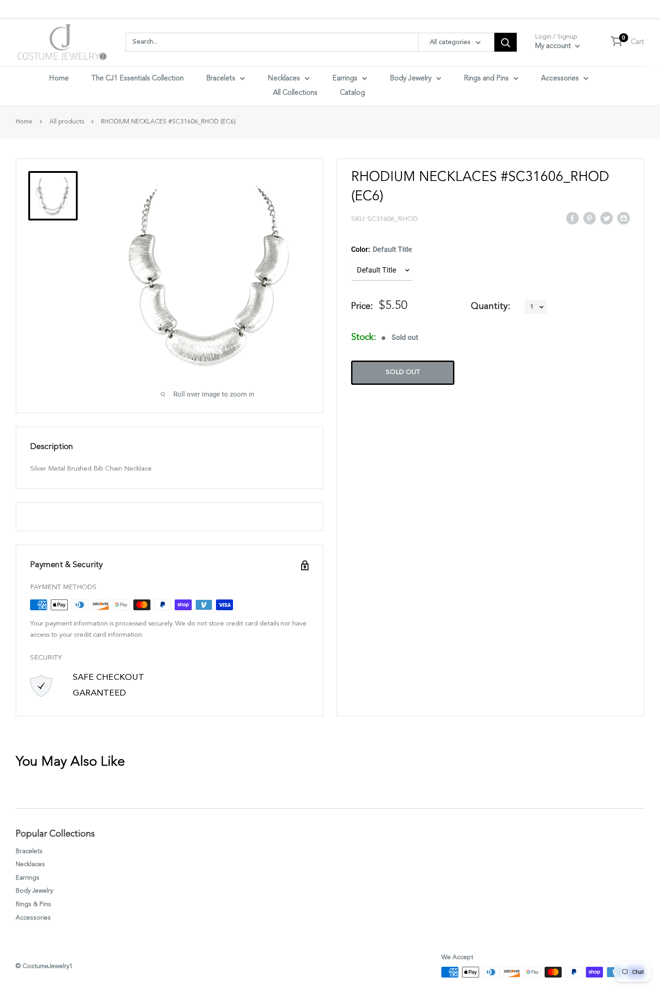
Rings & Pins (33, 904)
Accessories (560, 78)
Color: (381, 249)
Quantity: (490, 306)
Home (59, 78)
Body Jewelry (410, 78)
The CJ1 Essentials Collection (137, 78)
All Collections (295, 93)
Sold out (403, 372)
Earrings (344, 78)
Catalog (352, 93)
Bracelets (220, 78)
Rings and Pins (486, 78)
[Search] (505, 42)
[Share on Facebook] (572, 218)
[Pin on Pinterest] (589, 218)
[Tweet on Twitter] (606, 218)
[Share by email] (623, 218)
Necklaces (284, 78)
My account (554, 46)
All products (66, 122)
